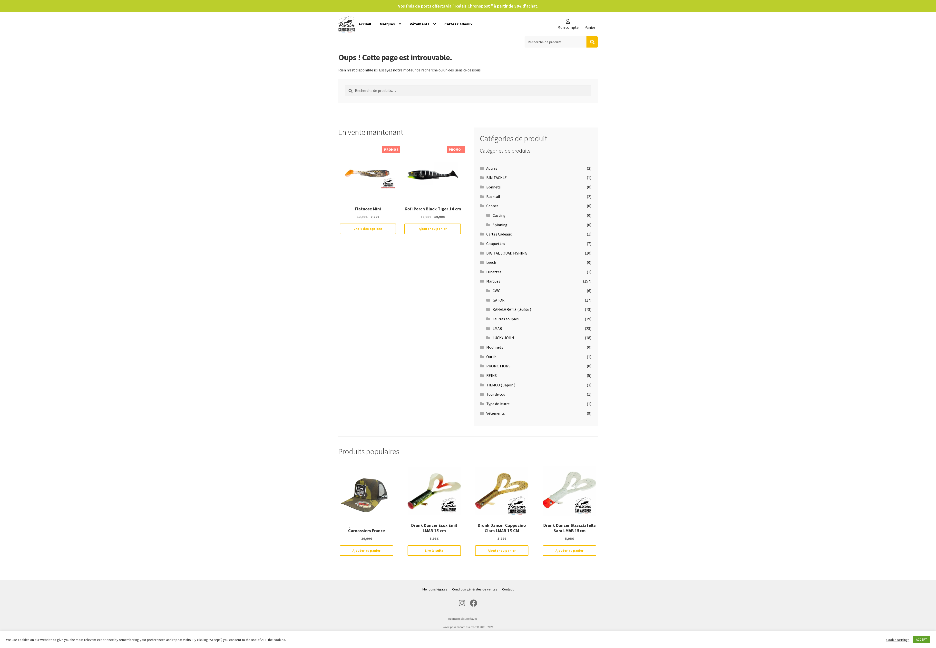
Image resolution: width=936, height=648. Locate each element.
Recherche (592, 42)
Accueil (365, 23)
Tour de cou (495, 394)
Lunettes (493, 271)
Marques (387, 23)
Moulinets (494, 347)
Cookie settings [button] (897, 640)
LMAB (497, 328)
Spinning (500, 224)
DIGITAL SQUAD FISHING (506, 253)
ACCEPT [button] (921, 640)
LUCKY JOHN (503, 337)
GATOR (499, 300)
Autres (491, 168)
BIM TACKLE (496, 177)
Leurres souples (506, 318)
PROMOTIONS (498, 365)
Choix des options (367, 228)
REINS (491, 375)
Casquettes (495, 243)
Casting (499, 215)
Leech (491, 262)
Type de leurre (498, 403)
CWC (496, 290)
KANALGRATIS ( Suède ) (512, 309)
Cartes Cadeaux (458, 23)
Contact (508, 589)
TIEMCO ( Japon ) (500, 385)
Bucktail (493, 196)
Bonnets (493, 187)
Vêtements (419, 23)
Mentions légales (434, 589)
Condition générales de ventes (474, 589)
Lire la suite (434, 550)
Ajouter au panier (433, 228)
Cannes (492, 205)
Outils (491, 356)
